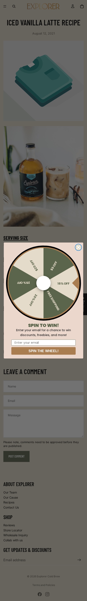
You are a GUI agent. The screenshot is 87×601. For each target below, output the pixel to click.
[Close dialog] (78, 247)
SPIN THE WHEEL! (43, 351)
